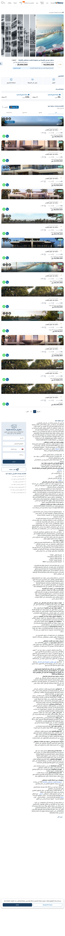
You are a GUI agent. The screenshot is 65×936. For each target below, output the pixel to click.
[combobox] (15, 444)
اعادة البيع (25, 112)
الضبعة (57, 449)
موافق (17, 905)
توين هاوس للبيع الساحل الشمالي (46, 662)
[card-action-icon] (9, 118)
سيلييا (62, 797)
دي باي (60, 470)
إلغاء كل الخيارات (16, 68)
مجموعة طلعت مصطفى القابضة (52, 782)
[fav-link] (2, 3)
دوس (60, 480)
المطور (40, 112)
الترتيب (6, 107)
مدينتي (41, 794)
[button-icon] (7, 136)
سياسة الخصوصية (47, 905)
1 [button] (34, 411)
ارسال (13, 461)
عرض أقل (60, 817)
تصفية (13, 107)
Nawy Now (9, 112)
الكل (56, 112)
